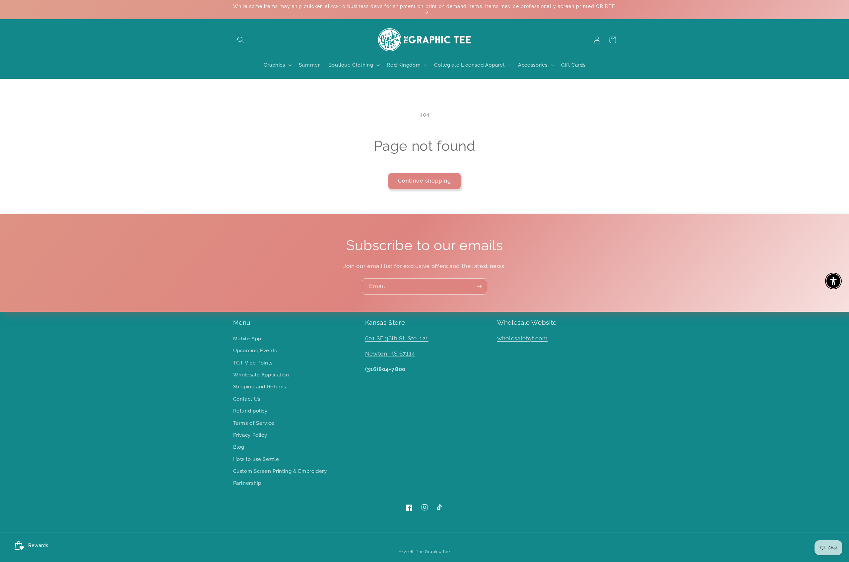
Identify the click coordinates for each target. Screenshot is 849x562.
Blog (239, 447)
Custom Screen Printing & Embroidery (280, 471)
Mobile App (247, 338)
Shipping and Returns (260, 386)
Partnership (247, 483)
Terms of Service (254, 423)
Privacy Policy (250, 435)
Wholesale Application (261, 374)
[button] (240, 39)
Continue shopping (424, 181)
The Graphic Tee (433, 551)
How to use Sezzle (256, 459)
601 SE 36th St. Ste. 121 (396, 338)
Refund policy (250, 411)
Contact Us (246, 399)
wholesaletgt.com (522, 338)
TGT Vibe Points (253, 362)
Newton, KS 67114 (390, 353)
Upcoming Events (255, 350)
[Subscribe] (479, 286)
